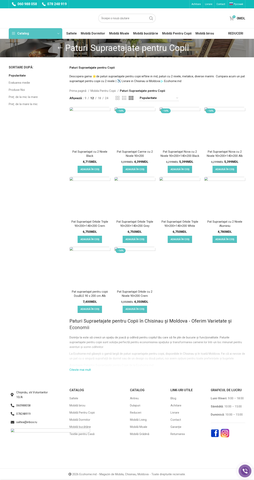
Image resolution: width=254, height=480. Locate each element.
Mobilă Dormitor (79, 420)
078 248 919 (56, 4)
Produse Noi (17, 90)
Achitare (175, 405)
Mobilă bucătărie (80, 427)
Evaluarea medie (19, 82)
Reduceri (135, 412)
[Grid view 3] (124, 98)
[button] (90, 169)
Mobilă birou (77, 405)
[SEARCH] (151, 18)
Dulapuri (135, 405)
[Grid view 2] (117, 98)
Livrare (174, 412)
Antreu (134, 398)
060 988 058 (27, 4)
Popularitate (17, 75)
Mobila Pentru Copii (103, 91)
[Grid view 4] (131, 98)
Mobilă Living (138, 420)
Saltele (73, 398)
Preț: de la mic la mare (23, 97)
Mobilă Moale (138, 427)
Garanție (175, 427)
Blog (173, 398)
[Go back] (60, 48)
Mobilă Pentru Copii (82, 412)
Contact (175, 420)
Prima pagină (78, 91)
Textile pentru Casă (81, 434)
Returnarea (177, 434)
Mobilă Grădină (139, 434)
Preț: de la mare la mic (23, 104)
